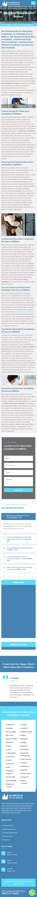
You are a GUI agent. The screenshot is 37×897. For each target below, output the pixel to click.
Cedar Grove (11, 756)
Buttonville (10, 742)
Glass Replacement (9, 829)
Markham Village (26, 732)
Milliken (9, 25)
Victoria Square (26, 773)
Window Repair (8, 825)
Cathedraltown (11, 753)
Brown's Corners (12, 739)
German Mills (11, 777)
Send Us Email (12, 863)
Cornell (9, 760)
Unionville (24, 770)
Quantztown (24, 749)
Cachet (9, 746)
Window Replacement (10, 832)
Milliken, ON (11, 871)
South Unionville (26, 759)
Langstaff (24, 724)
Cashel (9, 749)
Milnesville (24, 739)
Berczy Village (11, 732)
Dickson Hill (10, 763)
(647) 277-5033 (12, 854)
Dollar (8, 767)
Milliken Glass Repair (24, 881)
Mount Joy (24, 746)
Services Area (7, 836)
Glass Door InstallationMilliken (23, 25)
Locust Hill (24, 728)
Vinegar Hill (24, 777)
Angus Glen (10, 724)
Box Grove (10, 735)
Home (3, 25)
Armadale (10, 728)
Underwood (24, 766)
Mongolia (24, 742)
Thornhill (23, 763)
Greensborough (12, 780)
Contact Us (6, 840)
